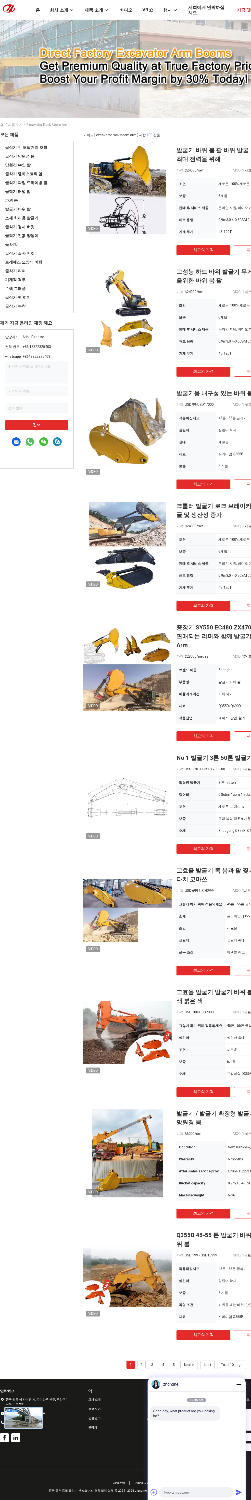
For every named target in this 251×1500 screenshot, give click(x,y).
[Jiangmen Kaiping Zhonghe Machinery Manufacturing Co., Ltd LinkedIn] (15, 1437)
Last (207, 1365)
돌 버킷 (11, 244)
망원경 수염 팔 (18, 165)
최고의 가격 (203, 249)
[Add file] (154, 1492)
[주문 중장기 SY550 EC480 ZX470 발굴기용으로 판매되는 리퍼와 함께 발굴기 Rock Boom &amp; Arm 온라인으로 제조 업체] (127, 667)
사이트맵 (119, 1483)
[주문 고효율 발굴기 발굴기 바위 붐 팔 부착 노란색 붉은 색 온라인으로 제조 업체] (127, 1032)
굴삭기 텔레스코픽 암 (23, 174)
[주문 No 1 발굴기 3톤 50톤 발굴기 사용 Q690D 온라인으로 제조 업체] (127, 797)
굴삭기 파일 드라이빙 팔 (26, 182)
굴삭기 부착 (15, 306)
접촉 (37, 424)
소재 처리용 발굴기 (21, 218)
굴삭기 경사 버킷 (20, 226)
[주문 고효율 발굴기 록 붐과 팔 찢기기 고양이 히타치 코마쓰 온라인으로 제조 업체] (127, 910)
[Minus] (239, 1384)
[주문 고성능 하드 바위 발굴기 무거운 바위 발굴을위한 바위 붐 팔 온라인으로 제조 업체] (127, 311)
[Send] (239, 1492)
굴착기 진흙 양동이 (21, 235)
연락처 (92, 1427)
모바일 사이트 (143, 1483)
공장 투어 (94, 1409)
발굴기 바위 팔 (18, 209)
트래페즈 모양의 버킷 (23, 262)
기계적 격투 (15, 279)
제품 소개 (15, 125)
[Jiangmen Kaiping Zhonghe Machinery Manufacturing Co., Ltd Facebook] (4, 1437)
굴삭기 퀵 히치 (18, 297)
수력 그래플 (15, 288)
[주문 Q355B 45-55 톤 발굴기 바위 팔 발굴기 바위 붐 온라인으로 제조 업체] (127, 1275)
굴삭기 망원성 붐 (20, 156)
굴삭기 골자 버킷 (20, 253)
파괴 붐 (11, 200)
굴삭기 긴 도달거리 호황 (26, 147)
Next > (189, 1365)
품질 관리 (94, 1418)
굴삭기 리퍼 (15, 271)
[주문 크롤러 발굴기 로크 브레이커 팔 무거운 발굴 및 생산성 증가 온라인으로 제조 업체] (127, 546)
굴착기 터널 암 (18, 191)
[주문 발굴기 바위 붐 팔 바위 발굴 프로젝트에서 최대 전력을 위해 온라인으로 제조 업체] (127, 190)
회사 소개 (94, 1399)
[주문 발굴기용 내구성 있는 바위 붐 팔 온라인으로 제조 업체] (127, 433)
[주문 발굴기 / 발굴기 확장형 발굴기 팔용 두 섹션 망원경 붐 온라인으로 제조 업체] (127, 1153)
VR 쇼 (147, 9)
